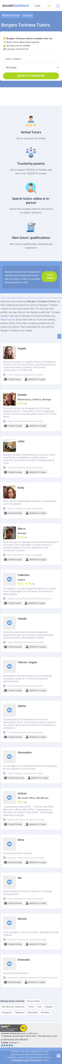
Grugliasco (7, 1012)
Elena (21, 839)
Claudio (22, 618)
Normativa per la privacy (26, 1060)
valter (21, 441)
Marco (22, 528)
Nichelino (45, 1012)
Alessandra (25, 752)
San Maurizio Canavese (13, 1006)
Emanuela (24, 959)
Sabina (22, 706)
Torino (31, 1006)
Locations (27, 15)
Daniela (22, 394)
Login (37, 5)
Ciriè (39, 1006)
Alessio (22, 918)
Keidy (21, 487)
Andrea (22, 793)
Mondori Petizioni (11, 15)
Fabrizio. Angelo (27, 662)
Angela (22, 348)
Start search (51, 276)
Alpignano (20, 1012)
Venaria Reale (33, 1001)
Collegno (48, 1006)
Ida (19, 877)
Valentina (23, 575)
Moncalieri (33, 1012)
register (11, 319)
